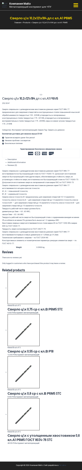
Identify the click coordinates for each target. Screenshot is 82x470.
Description (12, 159)
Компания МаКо (20, 3)
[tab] (44, 159)
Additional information (17, 162)
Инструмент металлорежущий (24, 130)
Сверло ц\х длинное (56, 130)
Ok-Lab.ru (62, 465)
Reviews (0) (12, 165)
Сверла (41, 130)
